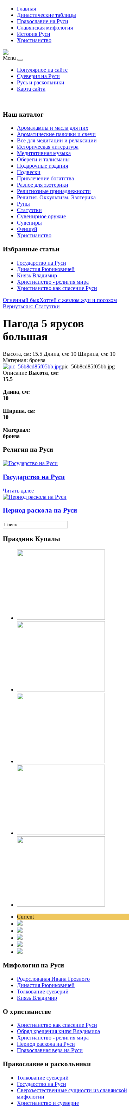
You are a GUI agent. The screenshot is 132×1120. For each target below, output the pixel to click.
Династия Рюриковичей (46, 269)
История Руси (33, 34)
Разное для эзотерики (42, 185)
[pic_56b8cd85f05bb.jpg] (32, 366)
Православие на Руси (42, 21)
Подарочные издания (42, 166)
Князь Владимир (37, 275)
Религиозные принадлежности (54, 191)
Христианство (34, 40)
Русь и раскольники (40, 82)
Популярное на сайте (42, 70)
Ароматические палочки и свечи (56, 134)
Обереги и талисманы (43, 159)
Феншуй (27, 229)
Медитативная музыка (44, 153)
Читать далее (18, 491)
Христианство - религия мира (53, 282)
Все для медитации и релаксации (57, 140)
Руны (23, 204)
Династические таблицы (46, 15)
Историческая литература (47, 147)
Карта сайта (31, 89)
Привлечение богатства (45, 178)
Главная (26, 9)
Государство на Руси (41, 263)
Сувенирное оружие (41, 216)
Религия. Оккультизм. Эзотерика (56, 197)
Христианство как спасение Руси (57, 288)
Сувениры (29, 223)
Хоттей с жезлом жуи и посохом (78, 300)
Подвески (28, 172)
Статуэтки (29, 210)
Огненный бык (21, 300)
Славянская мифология (45, 28)
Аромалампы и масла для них (52, 128)
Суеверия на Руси (38, 76)
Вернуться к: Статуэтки (31, 306)
